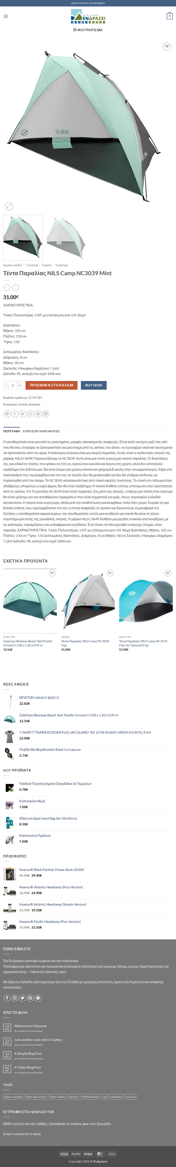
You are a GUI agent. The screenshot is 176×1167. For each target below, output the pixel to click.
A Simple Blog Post (28, 1053)
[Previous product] (15, 287)
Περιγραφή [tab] (11, 431)
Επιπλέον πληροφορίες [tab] (41, 431)
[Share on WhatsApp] (7, 413)
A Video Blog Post (27, 1067)
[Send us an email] (30, 998)
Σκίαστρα (61, 265)
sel (105, 1096)
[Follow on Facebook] (7, 998)
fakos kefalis (57, 1096)
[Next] (164, 126)
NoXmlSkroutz (90, 1096)
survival (130, 1096)
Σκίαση (46, 265)
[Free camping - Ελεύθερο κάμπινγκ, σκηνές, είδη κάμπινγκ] (88, 16)
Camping (32, 265)
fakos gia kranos (36, 1096)
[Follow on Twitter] (22, 998)
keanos (73, 1096)
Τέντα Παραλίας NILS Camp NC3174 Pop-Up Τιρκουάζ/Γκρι (143, 643)
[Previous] (12, 126)
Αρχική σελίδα (12, 265)
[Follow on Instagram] (14, 998)
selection (116, 1096)
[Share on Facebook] (14, 413)
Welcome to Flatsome (30, 1026)
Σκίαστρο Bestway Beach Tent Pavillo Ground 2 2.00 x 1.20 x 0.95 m (27, 643)
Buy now (93, 385)
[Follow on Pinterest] (38, 998)
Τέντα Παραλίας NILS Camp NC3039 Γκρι (85, 643)
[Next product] (7, 287)
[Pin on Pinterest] (38, 413)
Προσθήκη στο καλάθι (51, 385)
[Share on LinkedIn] (45, 413)
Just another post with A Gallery (38, 1039)
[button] (5, 16)
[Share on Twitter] (22, 413)
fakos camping (13, 1096)
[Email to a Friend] (30, 413)
